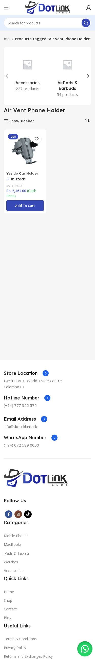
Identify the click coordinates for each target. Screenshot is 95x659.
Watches (11, 562)
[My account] (89, 8)
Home (9, 591)
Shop (8, 600)
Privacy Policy (15, 647)
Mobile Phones (16, 535)
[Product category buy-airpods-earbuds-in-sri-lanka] (67, 76)
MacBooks (13, 544)
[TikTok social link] (28, 514)
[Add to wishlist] (36, 139)
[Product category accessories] (27, 73)
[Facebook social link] (8, 514)
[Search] (86, 23)
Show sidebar (21, 121)
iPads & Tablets (17, 553)
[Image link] (36, 477)
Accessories (13, 570)
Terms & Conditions (20, 638)
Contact (10, 609)
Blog (7, 617)
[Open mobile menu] (6, 8)
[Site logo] (47, 7)
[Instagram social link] (18, 514)
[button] (25, 205)
